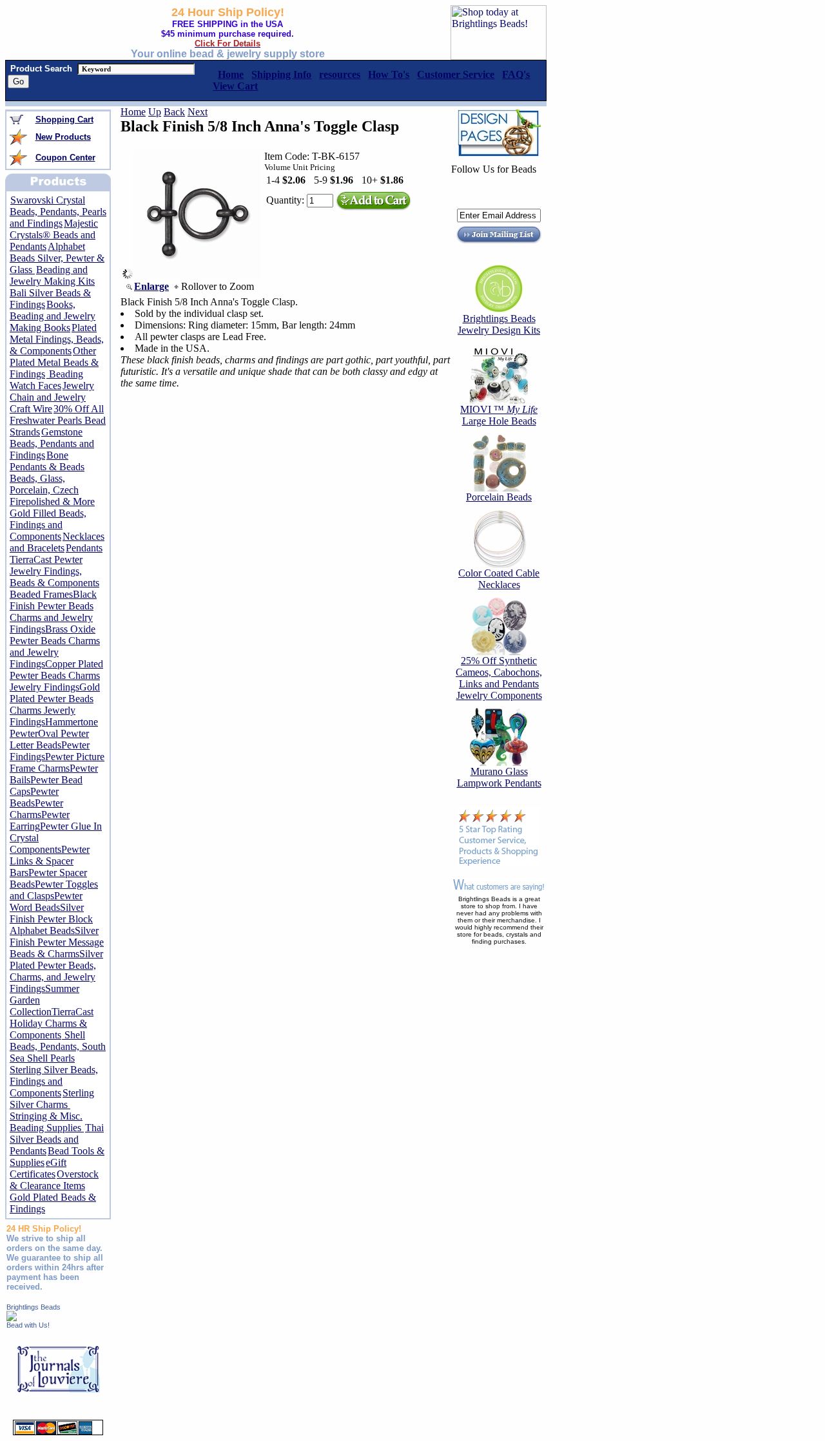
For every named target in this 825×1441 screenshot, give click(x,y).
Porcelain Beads (499, 496)
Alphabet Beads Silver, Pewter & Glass (57, 258)
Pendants (84, 547)
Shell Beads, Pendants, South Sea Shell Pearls (58, 1046)
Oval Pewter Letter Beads (49, 739)
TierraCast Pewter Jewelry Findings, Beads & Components (54, 571)
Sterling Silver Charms (52, 1098)
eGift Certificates (38, 1168)
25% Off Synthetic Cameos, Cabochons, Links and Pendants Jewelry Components (499, 678)
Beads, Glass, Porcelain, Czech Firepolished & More (52, 490)
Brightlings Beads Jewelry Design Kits (499, 324)
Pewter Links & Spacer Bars (50, 861)
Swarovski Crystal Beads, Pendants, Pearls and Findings (58, 212)
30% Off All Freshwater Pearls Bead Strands (58, 420)
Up (154, 111)
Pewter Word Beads (46, 901)
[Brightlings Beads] (11, 1317)
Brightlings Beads (33, 1307)
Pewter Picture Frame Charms (57, 762)
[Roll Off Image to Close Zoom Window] (197, 275)
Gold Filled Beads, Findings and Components (48, 525)
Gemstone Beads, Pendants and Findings (52, 443)
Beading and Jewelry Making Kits (52, 275)
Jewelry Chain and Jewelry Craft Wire (52, 397)
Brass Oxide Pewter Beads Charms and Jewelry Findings (55, 646)
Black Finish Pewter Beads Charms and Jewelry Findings (53, 612)
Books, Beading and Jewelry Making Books (52, 316)
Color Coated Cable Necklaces (498, 579)
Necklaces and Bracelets (57, 542)
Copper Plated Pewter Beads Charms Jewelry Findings (56, 675)
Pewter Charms (36, 808)
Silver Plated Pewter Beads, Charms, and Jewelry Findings (56, 971)
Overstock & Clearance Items (54, 1180)
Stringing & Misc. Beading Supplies (47, 1122)
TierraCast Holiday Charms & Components (51, 1023)
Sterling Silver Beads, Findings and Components (54, 1081)
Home (133, 111)
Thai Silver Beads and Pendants (57, 1139)
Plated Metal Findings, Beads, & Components (57, 339)
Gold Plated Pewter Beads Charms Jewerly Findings (55, 704)
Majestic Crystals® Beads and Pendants (54, 235)
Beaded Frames (41, 594)
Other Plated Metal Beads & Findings (54, 362)
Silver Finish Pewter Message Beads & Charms (57, 942)
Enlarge (151, 286)
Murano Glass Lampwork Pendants (499, 777)
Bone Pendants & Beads (47, 461)
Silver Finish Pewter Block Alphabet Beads (51, 919)
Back (174, 111)
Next (198, 111)
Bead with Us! (28, 1325)
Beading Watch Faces (46, 379)
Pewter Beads (34, 797)
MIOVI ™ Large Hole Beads (499, 415)
